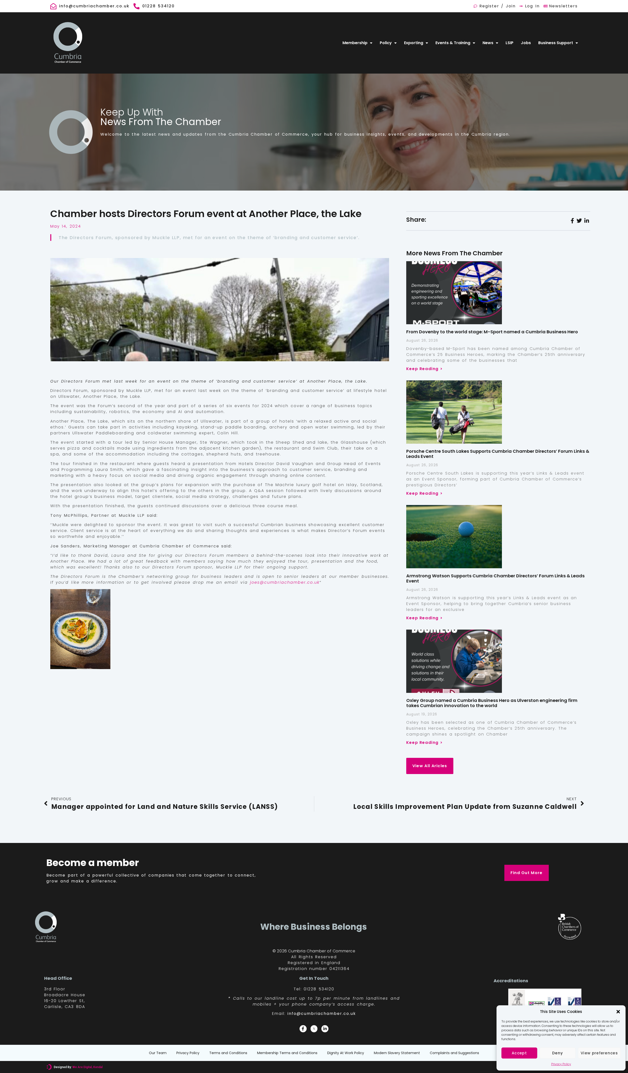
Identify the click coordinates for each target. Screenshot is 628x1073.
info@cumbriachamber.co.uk (322, 1013)
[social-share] (572, 221)
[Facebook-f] (303, 1028)
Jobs (526, 43)
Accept (519, 1053)
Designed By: (78, 1067)
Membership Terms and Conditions (287, 1052)
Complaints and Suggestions (454, 1052)
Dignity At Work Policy (345, 1052)
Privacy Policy (561, 1064)
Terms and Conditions (228, 1052)
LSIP (509, 43)
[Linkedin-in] (324, 1028)
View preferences (599, 1053)
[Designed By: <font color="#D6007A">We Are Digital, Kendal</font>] (49, 1067)
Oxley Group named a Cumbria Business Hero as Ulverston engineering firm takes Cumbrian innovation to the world (491, 703)
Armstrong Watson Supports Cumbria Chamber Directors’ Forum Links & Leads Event (495, 578)
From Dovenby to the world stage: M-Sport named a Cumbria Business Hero (492, 332)
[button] (618, 1011)
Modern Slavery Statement (397, 1052)
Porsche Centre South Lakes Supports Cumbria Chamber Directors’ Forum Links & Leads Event (497, 454)
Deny (557, 1053)
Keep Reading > (424, 369)
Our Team (158, 1052)
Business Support (555, 43)
